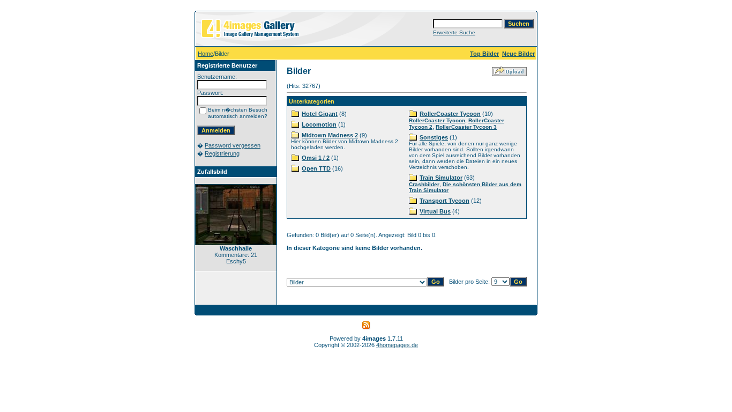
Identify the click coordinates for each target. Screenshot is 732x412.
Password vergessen (232, 145)
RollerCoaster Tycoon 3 (466, 127)
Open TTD (316, 168)
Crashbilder (424, 184)
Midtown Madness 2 (330, 135)
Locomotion (319, 124)
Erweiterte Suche (454, 32)
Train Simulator (441, 177)
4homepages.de (397, 345)
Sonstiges (434, 137)
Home (205, 53)
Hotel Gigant (320, 114)
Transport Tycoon (444, 200)
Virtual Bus (435, 211)
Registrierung (222, 153)
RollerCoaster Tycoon (450, 114)
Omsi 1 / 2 (316, 157)
